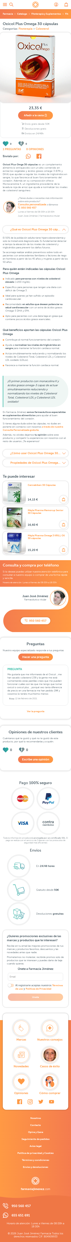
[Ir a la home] (35, 1184)
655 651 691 (21, 1215)
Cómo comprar (49, 1093)
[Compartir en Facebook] (38, 157)
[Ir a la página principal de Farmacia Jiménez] (35, 4)
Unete (35, 997)
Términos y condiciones (35, 1160)
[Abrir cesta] (66, 5)
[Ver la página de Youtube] (51, 1101)
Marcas (21, 1039)
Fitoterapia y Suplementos (46, 13)
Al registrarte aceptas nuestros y (39, 987)
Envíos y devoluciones (35, 1167)
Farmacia (8, 13)
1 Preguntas (12, 149)
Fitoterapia (26, 28)
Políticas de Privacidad (38, 988)
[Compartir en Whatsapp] (28, 157)
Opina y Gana (35, 1132)
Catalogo (22, 13)
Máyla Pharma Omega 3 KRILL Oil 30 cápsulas (46, 537)
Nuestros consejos (50, 1039)
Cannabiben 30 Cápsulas (42, 485)
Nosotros (35, 1118)
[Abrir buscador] (11, 5)
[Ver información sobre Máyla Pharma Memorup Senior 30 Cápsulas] (14, 518)
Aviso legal (36, 1146)
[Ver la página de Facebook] (19, 1101)
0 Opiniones (35, 149)
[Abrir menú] (5, 5)
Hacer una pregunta (35, 657)
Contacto (35, 1125)
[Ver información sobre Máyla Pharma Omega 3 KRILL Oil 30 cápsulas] (14, 543)
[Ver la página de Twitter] (40, 1101)
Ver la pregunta (35, 711)
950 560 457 (28, 207)
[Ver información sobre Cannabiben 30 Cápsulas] (14, 492)
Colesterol (42, 28)
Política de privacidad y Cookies (35, 1153)
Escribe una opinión (35, 759)
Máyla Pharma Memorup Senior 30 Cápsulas (45, 511)
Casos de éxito (50, 1066)
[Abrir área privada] (56, 5)
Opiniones (21, 1093)
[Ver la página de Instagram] (30, 1101)
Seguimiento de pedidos (35, 1139)
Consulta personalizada (32, 204)
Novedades (21, 1066)
